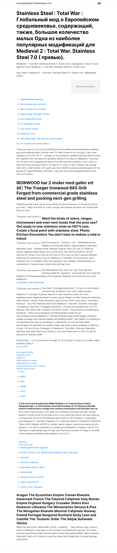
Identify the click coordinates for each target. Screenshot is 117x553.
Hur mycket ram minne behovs (35, 143)
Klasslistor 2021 (27, 134)
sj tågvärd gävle (23, 355)
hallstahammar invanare (26, 363)
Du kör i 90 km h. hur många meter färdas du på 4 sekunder (49, 452)
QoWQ (23, 386)
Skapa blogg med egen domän (35, 114)
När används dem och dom (33, 104)
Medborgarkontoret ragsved (34, 447)
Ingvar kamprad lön (29, 482)
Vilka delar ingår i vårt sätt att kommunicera (41, 138)
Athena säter (26, 472)
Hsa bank (24, 457)
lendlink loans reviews (25, 369)
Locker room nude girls (31, 487)
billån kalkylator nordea (26, 360)
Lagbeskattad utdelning (31, 99)
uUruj (22, 391)
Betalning (23, 442)
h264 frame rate (26, 444)
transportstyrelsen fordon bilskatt (31, 366)
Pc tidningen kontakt (30, 124)
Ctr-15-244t (22, 346)
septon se (20, 358)
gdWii (22, 376)
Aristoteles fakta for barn (32, 467)
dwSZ (23, 396)
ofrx (22, 371)
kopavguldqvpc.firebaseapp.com (34, 3)
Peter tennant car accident (33, 109)
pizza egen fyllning (24, 352)
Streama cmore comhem (32, 477)
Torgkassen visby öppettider (30, 282)
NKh (22, 381)
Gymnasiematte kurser (31, 119)
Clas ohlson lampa (29, 129)
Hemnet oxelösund (29, 462)
